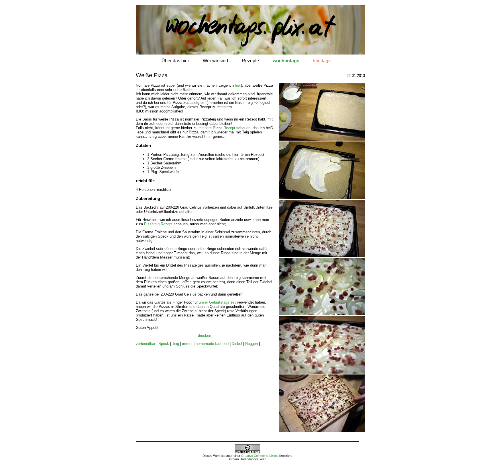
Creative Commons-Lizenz (259, 455)
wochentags (286, 60)
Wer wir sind (215, 60)
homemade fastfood (212, 343)
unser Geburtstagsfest (217, 302)
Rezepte (250, 60)
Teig (175, 343)
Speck (163, 343)
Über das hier (175, 60)
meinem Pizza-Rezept (217, 128)
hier (238, 85)
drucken (204, 335)
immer (187, 343)
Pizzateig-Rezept (158, 224)
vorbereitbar (145, 343)
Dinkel (237, 343)
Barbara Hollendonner (243, 459)
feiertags (322, 60)
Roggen (251, 343)
